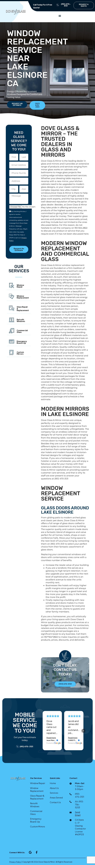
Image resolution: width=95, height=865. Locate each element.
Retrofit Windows (21, 320)
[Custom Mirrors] (11, 352)
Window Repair (20, 286)
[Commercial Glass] (11, 330)
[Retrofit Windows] (11, 319)
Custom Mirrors (20, 353)
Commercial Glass (22, 331)
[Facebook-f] (37, 852)
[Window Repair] (11, 285)
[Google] (30, 852)
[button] (60, 16)
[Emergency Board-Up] (11, 341)
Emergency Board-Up (22, 342)
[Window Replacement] (11, 296)
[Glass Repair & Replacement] (11, 308)
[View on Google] (57, 743)
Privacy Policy (15, 862)
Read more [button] (51, 737)
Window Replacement (23, 297)
